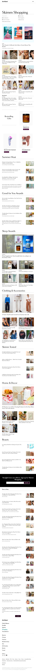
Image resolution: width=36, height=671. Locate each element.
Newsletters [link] (5, 631)
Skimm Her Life (21, 19)
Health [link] (4, 625)
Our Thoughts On (21, 17)
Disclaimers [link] (4, 660)
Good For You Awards (6, 19)
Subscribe (26, 482)
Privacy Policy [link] (17, 669)
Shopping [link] (4, 629)
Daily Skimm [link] (5, 623)
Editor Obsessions (5, 17)
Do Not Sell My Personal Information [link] (19, 660)
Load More (18, 616)
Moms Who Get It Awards (6, 21)
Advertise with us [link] (10, 660)
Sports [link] (4, 627)
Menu (33, 1)
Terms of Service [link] (22, 669)
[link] (5, 1)
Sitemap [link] (3, 664)
